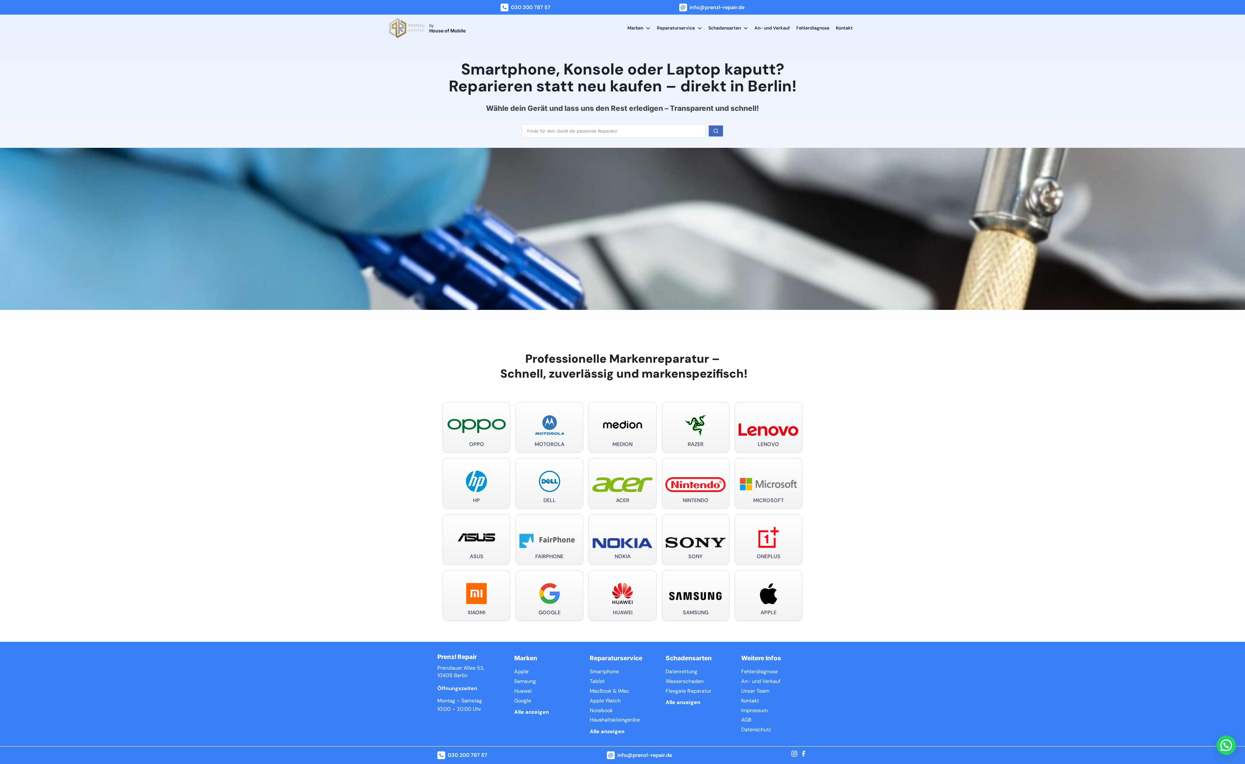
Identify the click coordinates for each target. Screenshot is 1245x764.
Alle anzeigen (531, 712)
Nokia (623, 556)
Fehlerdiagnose (812, 28)
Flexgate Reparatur (688, 691)
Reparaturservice (676, 28)
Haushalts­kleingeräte (615, 720)
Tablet (597, 681)
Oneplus (768, 556)
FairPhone (549, 556)
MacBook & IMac (609, 691)
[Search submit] (716, 130)
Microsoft (768, 500)
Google (550, 612)
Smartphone (604, 671)
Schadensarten (724, 28)
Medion (622, 444)
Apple (769, 612)
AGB (746, 720)
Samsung (695, 612)
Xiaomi (476, 612)
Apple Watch (605, 701)
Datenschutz (756, 729)
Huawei (623, 612)
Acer (622, 500)
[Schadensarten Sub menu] (745, 28)
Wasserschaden (685, 681)
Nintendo (695, 500)
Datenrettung (681, 671)
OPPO (476, 444)
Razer (696, 444)
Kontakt (844, 28)
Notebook (601, 710)
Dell (549, 500)
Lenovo (768, 444)
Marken (635, 28)
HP (476, 500)
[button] (1226, 745)
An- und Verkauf (772, 28)
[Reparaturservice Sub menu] (699, 28)
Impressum (754, 710)
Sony (695, 556)
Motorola (549, 444)
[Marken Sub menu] (648, 28)
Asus (476, 556)
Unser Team (755, 691)
